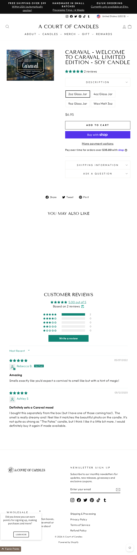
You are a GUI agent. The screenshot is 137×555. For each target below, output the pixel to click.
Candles (50, 34)
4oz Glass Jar (103, 94)
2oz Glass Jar (77, 94)
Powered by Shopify (68, 542)
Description (98, 82)
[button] (74, 71)
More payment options (97, 143)
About (31, 34)
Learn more (21, 534)
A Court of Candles (68, 27)
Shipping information (98, 165)
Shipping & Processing (83, 513)
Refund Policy (78, 530)
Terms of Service (80, 525)
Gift (86, 34)
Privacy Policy (78, 519)
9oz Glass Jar (77, 103)
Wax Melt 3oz (103, 103)
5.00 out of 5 (77, 302)
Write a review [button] (68, 338)
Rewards (104, 34)
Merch (70, 34)
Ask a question (97, 173)
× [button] (40, 511)
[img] (18, 360)
